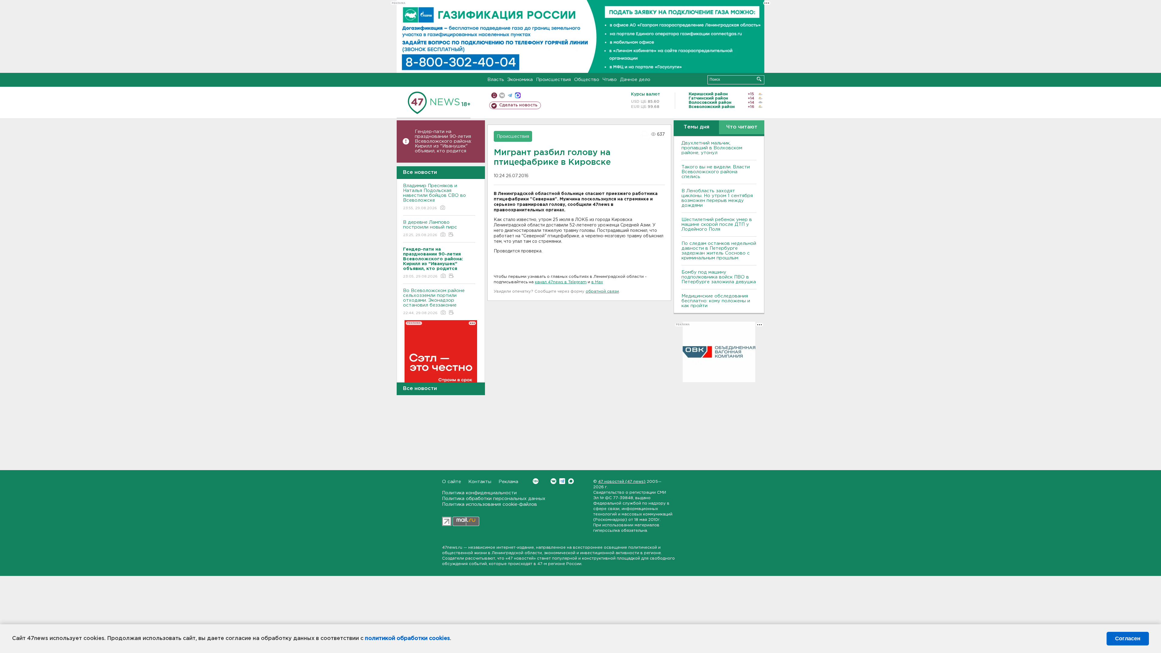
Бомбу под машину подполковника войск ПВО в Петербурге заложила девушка (718, 277)
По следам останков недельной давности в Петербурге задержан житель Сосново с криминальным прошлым (718, 251)
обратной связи (602, 291)
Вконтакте (553, 481)
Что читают (741, 127)
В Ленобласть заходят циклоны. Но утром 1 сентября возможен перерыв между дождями (717, 198)
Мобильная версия (494, 95)
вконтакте (502, 95)
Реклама (508, 482)
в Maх (597, 282)
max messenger (518, 95)
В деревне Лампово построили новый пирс (430, 228)
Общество (586, 80)
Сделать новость (518, 105)
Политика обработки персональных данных (493, 499)
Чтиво (610, 80)
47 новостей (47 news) (622, 481)
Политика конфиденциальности (479, 493)
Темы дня (696, 127)
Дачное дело (635, 80)
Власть (495, 80)
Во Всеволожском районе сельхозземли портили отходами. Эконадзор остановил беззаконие (434, 302)
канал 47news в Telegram (561, 282)
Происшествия (553, 80)
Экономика (520, 80)
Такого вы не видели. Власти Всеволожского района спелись (715, 172)
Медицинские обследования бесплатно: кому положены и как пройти (715, 301)
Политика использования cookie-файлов (489, 504)
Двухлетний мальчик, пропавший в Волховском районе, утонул (711, 148)
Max (571, 481)
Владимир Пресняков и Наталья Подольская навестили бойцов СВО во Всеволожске (434, 197)
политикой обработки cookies (407, 638)
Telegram (562, 481)
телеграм (510, 95)
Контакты (479, 482)
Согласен (1127, 638)
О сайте (451, 482)
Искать (759, 79)
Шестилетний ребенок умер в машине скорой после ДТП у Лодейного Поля (716, 224)
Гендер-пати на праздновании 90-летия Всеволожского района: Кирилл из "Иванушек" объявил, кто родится (443, 141)
